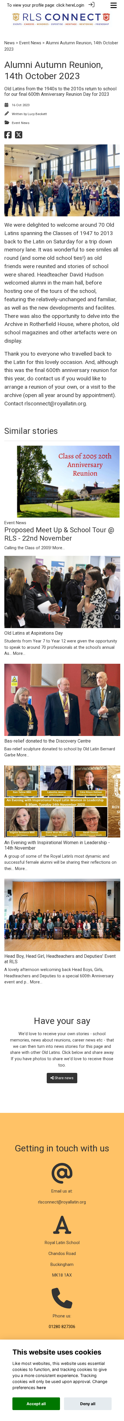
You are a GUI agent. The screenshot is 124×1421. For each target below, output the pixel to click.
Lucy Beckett (37, 114)
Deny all (87, 1403)
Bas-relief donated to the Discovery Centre (47, 741)
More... (58, 547)
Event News (30, 43)
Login (79, 5)
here (41, 1387)
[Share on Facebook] (8, 136)
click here (65, 5)
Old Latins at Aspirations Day (33, 633)
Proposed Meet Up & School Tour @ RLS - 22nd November (59, 534)
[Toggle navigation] (113, 5)
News (9, 43)
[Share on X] (18, 136)
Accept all (36, 1403)
